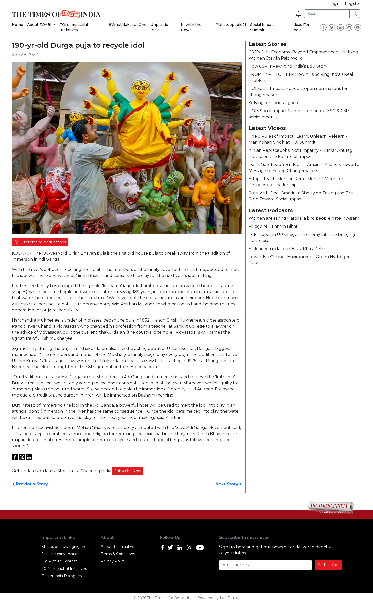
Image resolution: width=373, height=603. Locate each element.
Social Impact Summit (262, 27)
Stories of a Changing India (65, 546)
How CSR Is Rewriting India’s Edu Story (288, 66)
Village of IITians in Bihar (273, 226)
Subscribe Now (127, 471)
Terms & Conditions (118, 554)
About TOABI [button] (40, 24)
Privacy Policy (113, 561)
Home (17, 24)
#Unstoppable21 (230, 24)
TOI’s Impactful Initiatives (74, 27)
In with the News (191, 27)
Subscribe (328, 564)
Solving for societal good (273, 102)
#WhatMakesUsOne (127, 24)
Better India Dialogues (62, 576)
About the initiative (117, 546)
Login (334, 3)
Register (352, 3)
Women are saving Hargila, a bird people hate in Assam (304, 218)
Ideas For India (300, 27)
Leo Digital (229, 598)
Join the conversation (61, 554)
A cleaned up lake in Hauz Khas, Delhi (287, 248)
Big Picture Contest (59, 561)
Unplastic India (159, 27)
